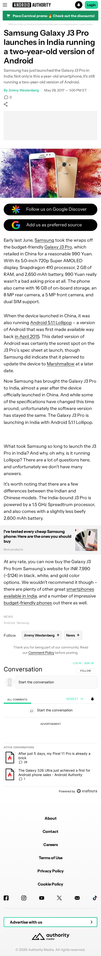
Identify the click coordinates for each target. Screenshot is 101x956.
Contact (50, 831)
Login (91, 5)
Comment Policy (41, 652)
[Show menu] (5, 5)
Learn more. (86, 24)
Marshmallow (61, 364)
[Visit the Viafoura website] (86, 791)
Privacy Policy (51, 870)
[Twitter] (59, 898)
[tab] (17, 699)
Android (9, 623)
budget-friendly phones (28, 603)
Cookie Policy (50, 884)
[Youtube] (41, 898)
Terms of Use (51, 857)
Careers (50, 844)
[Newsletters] (77, 898)
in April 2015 (27, 336)
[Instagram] (23, 898)
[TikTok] (94, 898)
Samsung (44, 240)
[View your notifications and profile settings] (92, 699)
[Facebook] (6, 898)
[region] (50, 728)
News (8, 616)
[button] (50, 5)
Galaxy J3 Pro (58, 247)
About (51, 818)
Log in (77, 663)
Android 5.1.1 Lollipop (51, 322)
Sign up (89, 663)
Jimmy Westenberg (23, 90)
